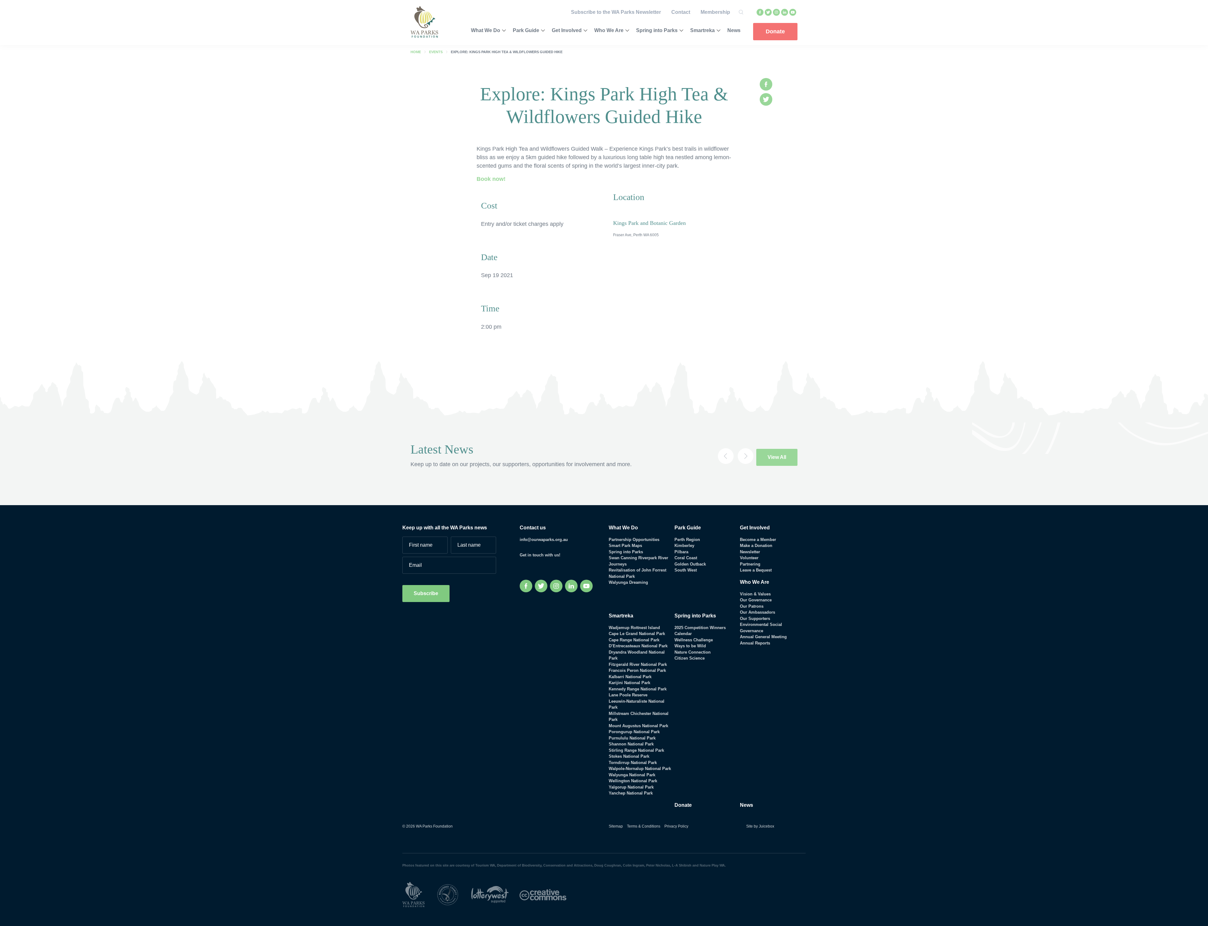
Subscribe (426, 593)
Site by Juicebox (760, 826)
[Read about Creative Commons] (547, 894)
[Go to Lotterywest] (495, 894)
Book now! (491, 179)
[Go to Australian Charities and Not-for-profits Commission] (453, 894)
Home (416, 52)
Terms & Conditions (643, 826)
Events (436, 52)
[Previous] (726, 456)
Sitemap (616, 826)
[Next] (745, 456)
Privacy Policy (676, 826)
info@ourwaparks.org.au (544, 539)
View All (777, 457)
